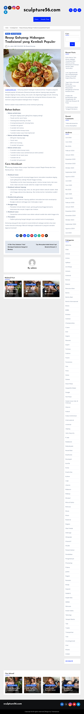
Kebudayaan (69, 446)
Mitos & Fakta (69, 502)
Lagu (67, 481)
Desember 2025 (70, 159)
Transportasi (69, 632)
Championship (69, 323)
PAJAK (67, 546)
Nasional (68, 520)
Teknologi (68, 615)
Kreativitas (68, 472)
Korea (67, 468)
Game (67, 375)
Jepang (67, 429)
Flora (67, 371)
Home (36, 19)
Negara (67, 524)
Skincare (68, 606)
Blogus (47, 711)
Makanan (68, 489)
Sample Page (45, 19)
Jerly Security (69, 433)
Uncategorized (16, 33)
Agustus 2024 (69, 228)
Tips (66, 623)
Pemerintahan (69, 550)
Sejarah (67, 589)
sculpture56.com (42, 10)
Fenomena (68, 362)
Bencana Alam (70, 288)
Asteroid (68, 275)
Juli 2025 (68, 181)
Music (67, 515)
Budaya (67, 314)
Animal (67, 254)
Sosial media (69, 610)
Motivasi (68, 507)
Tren (66, 636)
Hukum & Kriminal (71, 416)
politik (67, 572)
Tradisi (67, 628)
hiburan (67, 407)
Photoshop (68, 563)
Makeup (67, 494)
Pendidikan (69, 554)
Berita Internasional (71, 301)
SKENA (67, 602)
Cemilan (68, 319)
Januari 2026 (69, 155)
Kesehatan (68, 455)
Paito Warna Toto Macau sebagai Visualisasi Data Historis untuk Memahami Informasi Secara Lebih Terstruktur (72, 63)
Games (67, 379)
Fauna (67, 358)
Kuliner (67, 476)
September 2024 (70, 224)
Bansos (67, 280)
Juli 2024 (68, 233)
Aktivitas (68, 245)
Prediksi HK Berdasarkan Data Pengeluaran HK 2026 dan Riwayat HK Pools (72, 99)
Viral (66, 645)
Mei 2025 (68, 189)
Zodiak (67, 654)
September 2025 (70, 172)
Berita (67, 293)
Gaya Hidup (69, 384)
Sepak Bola (68, 597)
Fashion (67, 353)
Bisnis (67, 306)
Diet (66, 332)
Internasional (69, 420)
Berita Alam (69, 297)
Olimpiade (68, 537)
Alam (67, 249)
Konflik (67, 463)
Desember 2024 (70, 211)
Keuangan (68, 459)
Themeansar (55, 711)
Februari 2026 (69, 150)
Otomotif (68, 541)
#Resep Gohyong (30, 46)
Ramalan (68, 580)
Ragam (67, 576)
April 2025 (68, 194)
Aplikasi (67, 262)
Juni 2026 (68, 142)
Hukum (67, 411)
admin (12, 46)
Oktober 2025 (69, 168)
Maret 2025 (69, 198)
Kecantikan (69, 450)
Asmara (67, 271)
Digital (67, 336)
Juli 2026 (68, 137)
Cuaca (67, 327)
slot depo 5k (69, 661)
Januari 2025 (69, 207)
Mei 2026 (68, 146)
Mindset (67, 498)
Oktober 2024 (69, 220)
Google (67, 392)
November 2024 (70, 215)
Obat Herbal (69, 528)
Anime (67, 258)
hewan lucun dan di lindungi (71, 402)
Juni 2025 (68, 185)
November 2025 (70, 163)
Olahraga (68, 533)
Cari (67, 34)
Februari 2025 (69, 202)
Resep (8, 33)
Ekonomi (68, 340)
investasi (68, 424)
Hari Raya (68, 397)
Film (66, 366)
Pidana (67, 567)
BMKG (67, 310)
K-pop (67, 437)
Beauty (67, 284)
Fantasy (68, 349)
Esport (67, 345)
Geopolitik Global (70, 388)
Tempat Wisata (70, 619)
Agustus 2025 (69, 176)
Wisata (67, 649)
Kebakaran (68, 442)
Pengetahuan (69, 559)
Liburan (67, 485)
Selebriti (68, 593)
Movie (67, 511)
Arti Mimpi (68, 267)
